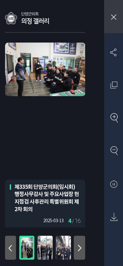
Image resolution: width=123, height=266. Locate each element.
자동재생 (114, 184)
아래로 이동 (79, 248)
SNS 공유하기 (114, 52)
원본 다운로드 (114, 217)
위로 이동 (10, 248)
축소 (114, 151)
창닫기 (113, 16)
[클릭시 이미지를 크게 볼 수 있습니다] (26, 248)
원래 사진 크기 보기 (114, 85)
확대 (114, 118)
